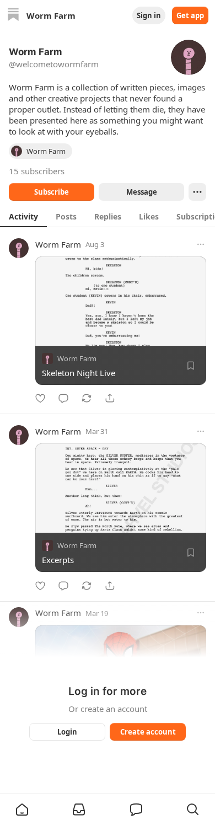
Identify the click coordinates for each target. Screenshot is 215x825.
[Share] (109, 398)
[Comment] (63, 398)
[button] (22, 809)
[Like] (40, 398)
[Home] (13, 16)
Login (67, 732)
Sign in (149, 15)
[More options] (200, 244)
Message (141, 192)
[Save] (191, 365)
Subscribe (51, 192)
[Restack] (86, 398)
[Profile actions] (197, 192)
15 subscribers (36, 170)
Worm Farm (58, 244)
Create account (148, 732)
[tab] (23, 216)
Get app (190, 15)
